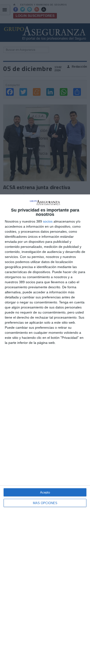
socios (48, 221)
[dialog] (45, 421)
